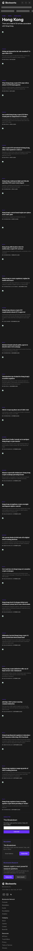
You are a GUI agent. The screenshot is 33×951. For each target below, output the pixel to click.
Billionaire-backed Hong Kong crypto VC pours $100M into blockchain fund (15, 636)
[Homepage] (9, 3)
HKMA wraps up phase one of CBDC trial (15, 410)
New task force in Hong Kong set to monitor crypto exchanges (16, 570)
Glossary (4, 948)
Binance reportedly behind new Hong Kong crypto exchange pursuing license (16, 474)
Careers (4, 923)
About (4, 920)
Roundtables (5, 911)
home (4, 16)
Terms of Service (7, 945)
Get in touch (20, 877)
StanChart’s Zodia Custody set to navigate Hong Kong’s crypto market (15, 440)
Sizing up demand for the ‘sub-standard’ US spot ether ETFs (16, 52)
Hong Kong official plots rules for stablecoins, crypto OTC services (13, 248)
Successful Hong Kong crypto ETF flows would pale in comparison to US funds (15, 115)
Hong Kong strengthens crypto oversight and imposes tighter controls (15, 505)
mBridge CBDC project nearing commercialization (12, 703)
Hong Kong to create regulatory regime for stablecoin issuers (16, 279)
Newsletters (5, 905)
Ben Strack (6, 59)
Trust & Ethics (6, 939)
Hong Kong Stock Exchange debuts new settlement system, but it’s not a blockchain (16, 603)
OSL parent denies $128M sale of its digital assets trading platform (15, 538)
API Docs (4, 936)
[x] (11, 894)
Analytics (4, 914)
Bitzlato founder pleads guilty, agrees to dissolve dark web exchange (15, 346)
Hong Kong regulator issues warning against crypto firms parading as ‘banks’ (15, 802)
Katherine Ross (7, 189)
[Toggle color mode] (26, 2)
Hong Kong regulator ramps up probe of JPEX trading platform (15, 769)
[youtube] (4, 894)
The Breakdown (10, 820)
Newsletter (7, 817)
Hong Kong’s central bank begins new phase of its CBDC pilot (16, 213)
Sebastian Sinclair (8, 545)
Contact (4, 926)
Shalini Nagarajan (8, 449)
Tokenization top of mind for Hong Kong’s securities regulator (15, 377)
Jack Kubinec (15, 286)
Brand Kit (4, 929)
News (10, 16)
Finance (4, 49)
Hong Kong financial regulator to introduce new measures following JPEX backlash (16, 736)
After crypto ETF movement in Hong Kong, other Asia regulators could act (16, 149)
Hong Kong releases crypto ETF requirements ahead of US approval (13, 311)
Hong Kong (17, 16)
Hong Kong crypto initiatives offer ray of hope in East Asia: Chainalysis (15, 670)
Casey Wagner (7, 321)
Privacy (4, 942)
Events (4, 908)
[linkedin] (7, 894)
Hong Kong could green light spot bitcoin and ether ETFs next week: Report (15, 182)
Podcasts (4, 902)
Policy (3, 178)
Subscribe (24, 853)
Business (4, 437)
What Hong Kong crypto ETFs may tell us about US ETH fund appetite (15, 84)
